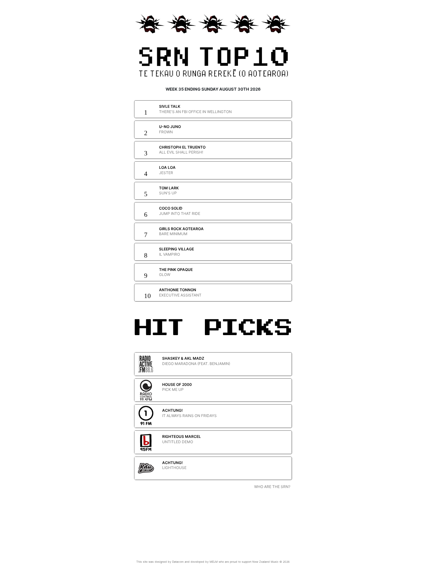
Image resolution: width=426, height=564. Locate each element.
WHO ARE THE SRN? (272, 486)
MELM (214, 561)
